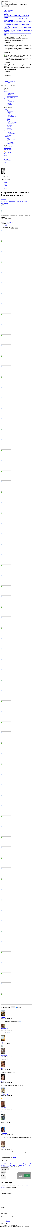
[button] (8, 8)
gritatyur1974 (4, 1147)
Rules (7, 1226)
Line (5, 184)
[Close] (1, 1190)
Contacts (14, 1225)
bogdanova (4, 1042)
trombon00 (4, 1133)
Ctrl (12, 227)
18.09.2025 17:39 (5, 1134)
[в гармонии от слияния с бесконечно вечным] (16, 203)
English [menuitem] (11, 81)
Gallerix (8, 1221)
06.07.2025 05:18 (5, 1069)
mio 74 (3, 1164)
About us (9, 1225)
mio (6, 225)
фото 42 (13, 1164)
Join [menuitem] (9, 82)
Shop (5, 188)
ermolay (3, 1081)
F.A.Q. (5, 1225)
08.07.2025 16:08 (5, 1082)
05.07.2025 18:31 (5, 1043)
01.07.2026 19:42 (5, 1149)
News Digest (7, 75)
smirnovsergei (4, 1094)
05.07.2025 (9, 223)
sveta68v (3, 1017)
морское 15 (4, 1165)
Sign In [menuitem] (6, 82)
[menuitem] (14, 81)
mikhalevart (4, 1121)
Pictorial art (3, 199)
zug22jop (3, 1107)
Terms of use (12, 1226)
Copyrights (26, 1226)
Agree (27, 1175)
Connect (6, 185)
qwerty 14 (17, 1165)
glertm (2, 1068)
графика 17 (28, 1164)
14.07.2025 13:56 (5, 1109)
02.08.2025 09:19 (5, 1122)
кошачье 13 (23, 1165)
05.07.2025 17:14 (5, 1030)
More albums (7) (15, 1166)
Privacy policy (20, 1226)
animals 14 (11, 1165)
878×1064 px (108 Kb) (9, 222)
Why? (14, 1157)
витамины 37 (20, 1164)
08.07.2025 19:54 (5, 1096)
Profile (5, 182)
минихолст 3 (7, 1166)
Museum (7, 89)
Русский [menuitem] (6, 81)
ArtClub (8, 106)
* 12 (28, 1165)
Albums (6, 187)
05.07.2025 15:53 (5, 1018)
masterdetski (4, 1028)
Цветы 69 (8, 1164)
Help (2, 1225)
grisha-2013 (4, 1055)
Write (13, 1007)
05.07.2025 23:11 (5, 1056)
